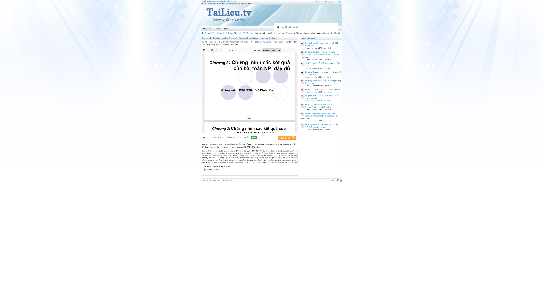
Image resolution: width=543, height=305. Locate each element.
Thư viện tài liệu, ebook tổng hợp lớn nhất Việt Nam (218, 1)
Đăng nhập (329, 2)
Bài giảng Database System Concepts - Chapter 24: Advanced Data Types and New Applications (319, 115)
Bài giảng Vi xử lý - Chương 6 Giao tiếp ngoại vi (323, 90)
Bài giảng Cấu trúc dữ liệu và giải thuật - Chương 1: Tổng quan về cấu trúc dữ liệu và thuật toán (320, 54)
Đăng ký (319, 2)
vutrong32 (224, 137)
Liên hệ (338, 2)
